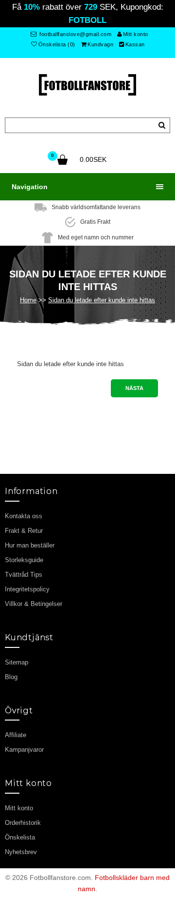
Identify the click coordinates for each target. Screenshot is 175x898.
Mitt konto (135, 34)
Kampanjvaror (24, 749)
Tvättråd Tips (23, 574)
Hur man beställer (29, 545)
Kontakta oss (23, 516)
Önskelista (20, 837)
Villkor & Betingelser (33, 603)
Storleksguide (24, 560)
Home (28, 300)
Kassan (135, 44)
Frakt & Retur (24, 530)
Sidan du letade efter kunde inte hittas (101, 300)
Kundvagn (100, 44)
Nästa (134, 388)
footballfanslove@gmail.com (75, 34)
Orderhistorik (23, 822)
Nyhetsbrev (21, 852)
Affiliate (15, 735)
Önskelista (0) (56, 44)
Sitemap (16, 662)
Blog (11, 677)
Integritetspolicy (27, 589)
